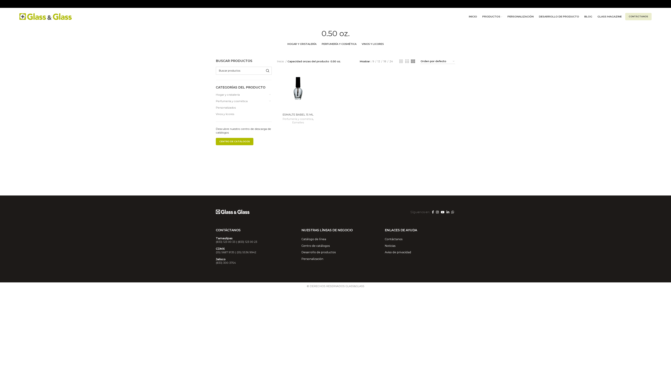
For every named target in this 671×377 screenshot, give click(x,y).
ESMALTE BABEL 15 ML (298, 114)
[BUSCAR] (268, 71)
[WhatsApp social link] (452, 212)
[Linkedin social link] (447, 212)
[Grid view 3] (407, 61)
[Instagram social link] (437, 212)
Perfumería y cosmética (232, 101)
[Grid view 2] (401, 61)
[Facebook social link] (433, 212)
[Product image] (298, 90)
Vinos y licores (225, 114)
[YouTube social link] (442, 212)
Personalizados (226, 107)
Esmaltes (298, 122)
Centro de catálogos (234, 141)
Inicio (281, 61)
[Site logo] (45, 16)
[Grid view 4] (413, 61)
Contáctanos (638, 16)
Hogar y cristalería (228, 94)
